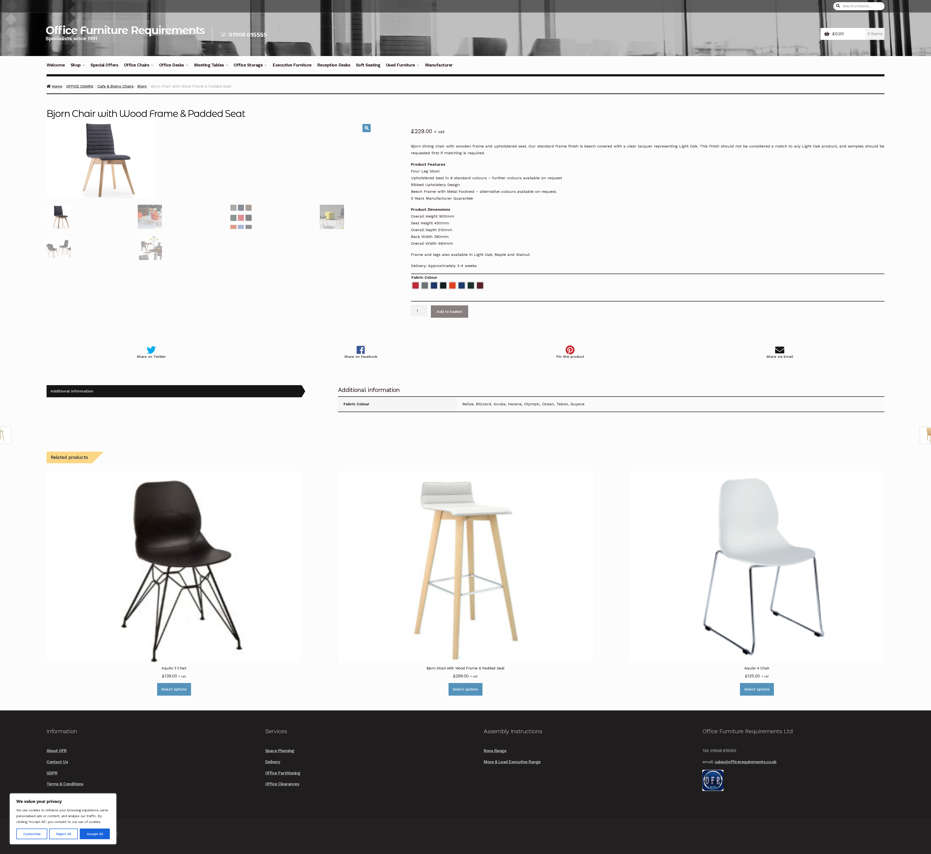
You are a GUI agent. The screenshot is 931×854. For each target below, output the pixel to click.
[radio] (415, 285)
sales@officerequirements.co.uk (745, 761)
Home (57, 86)
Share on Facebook (360, 357)
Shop (76, 65)
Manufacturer (439, 65)
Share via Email (779, 357)
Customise (31, 834)
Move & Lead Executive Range (512, 761)
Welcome (56, 65)
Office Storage (248, 65)
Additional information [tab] (71, 391)
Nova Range (495, 750)
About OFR (57, 750)
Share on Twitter (151, 357)
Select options (174, 689)
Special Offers (104, 65)
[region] (63, 818)
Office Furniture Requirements (125, 30)
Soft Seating (368, 65)
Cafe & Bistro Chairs (115, 86)
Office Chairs (136, 65)
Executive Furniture (292, 65)
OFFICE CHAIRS (79, 86)
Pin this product (570, 357)
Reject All (63, 834)
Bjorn (142, 86)
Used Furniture (400, 65)
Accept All (95, 834)
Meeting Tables (209, 65)
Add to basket (449, 311)
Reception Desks (333, 65)
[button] (366, 128)
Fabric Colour (424, 277)
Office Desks (171, 65)
